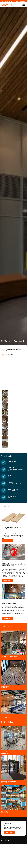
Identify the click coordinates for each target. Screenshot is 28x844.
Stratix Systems (5, 686)
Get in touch (9, 832)
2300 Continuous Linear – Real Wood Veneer (11, 528)
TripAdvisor (4, 811)
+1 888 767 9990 (7, 1)
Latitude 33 (4, 752)
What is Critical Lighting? (10, 603)
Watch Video (8, 580)
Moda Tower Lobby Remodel (8, 781)
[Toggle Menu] (23, 5)
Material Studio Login (20, 1)
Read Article (8, 619)
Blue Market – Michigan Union (9, 656)
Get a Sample (8, 541)
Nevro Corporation (5, 716)
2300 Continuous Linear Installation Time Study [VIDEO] (13, 564)
